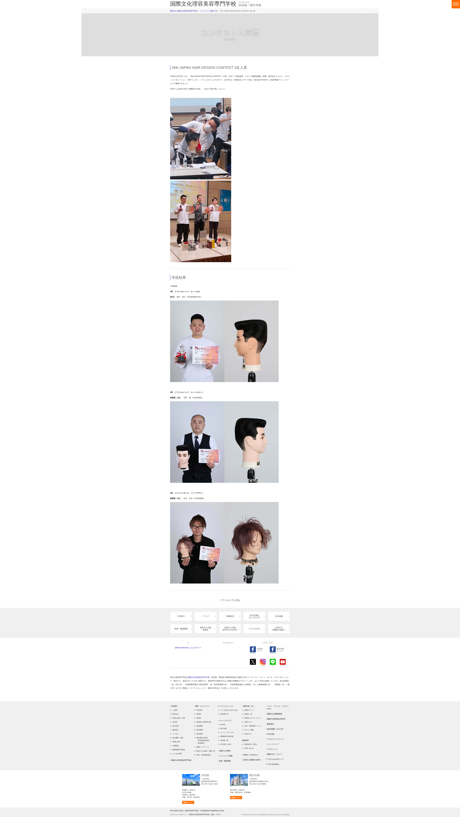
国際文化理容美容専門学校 (199, 677)
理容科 (198, 718)
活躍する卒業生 (225, 751)
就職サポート (249, 710)
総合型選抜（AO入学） (276, 729)
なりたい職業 (249, 730)
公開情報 (175, 746)
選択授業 (199, 730)
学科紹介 (199, 710)
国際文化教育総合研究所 (276, 719)
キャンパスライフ (225, 720)
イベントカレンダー (227, 732)
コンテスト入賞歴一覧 (208, 11)
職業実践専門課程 (178, 750)
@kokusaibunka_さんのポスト (188, 648)
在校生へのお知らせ (250, 755)
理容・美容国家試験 (203, 755)
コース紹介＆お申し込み (229, 710)
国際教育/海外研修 (226, 736)
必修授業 (199, 726)
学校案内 (174, 706)
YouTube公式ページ (276, 759)
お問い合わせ (249, 748)
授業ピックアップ (202, 747)
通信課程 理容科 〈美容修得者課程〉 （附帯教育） (203, 740)
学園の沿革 (176, 742)
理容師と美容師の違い (204, 722)
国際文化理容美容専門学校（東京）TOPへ (205, 814)
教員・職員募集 (225, 761)
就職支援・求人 (248, 706)
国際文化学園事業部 (274, 714)
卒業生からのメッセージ (253, 718)
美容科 (198, 714)
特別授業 (199, 734)
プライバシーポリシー (178, 814)
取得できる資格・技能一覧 (205, 751)
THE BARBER (273, 764)
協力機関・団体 (177, 738)
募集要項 (270, 724)
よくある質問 (177, 754)
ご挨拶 (174, 710)
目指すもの (248, 722)
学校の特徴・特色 (178, 718)
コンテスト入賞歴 (226, 756)
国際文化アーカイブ (274, 754)
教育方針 (175, 714)
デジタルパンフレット (275, 739)
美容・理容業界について (253, 726)
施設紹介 (175, 730)
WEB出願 (270, 734)
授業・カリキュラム (202, 706)
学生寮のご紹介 (225, 744)
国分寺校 (175, 726)
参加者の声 (224, 714)
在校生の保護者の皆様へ (252, 760)
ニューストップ (273, 744)
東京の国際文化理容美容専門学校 (184, 11)
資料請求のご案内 (250, 744)
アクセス (175, 734)
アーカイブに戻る (230, 600)
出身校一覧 (224, 740)
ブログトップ (272, 749)
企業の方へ (248, 734)
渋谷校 (174, 722)
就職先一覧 (248, 714)
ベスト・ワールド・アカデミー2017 (277, 707)
